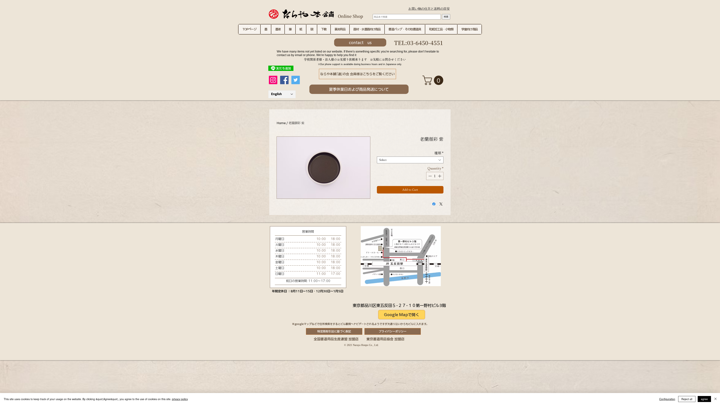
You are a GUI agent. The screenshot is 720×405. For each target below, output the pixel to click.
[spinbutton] (435, 176)
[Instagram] (273, 80)
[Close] (715, 399)
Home (281, 123)
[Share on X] (441, 204)
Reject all (686, 399)
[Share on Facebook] (434, 204)
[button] (434, 80)
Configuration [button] (667, 399)
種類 (438, 153)
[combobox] (410, 160)
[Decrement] (430, 176)
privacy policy (180, 399)
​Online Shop (350, 16)
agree (704, 399)
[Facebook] (284, 80)
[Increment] (440, 176)
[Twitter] (295, 80)
